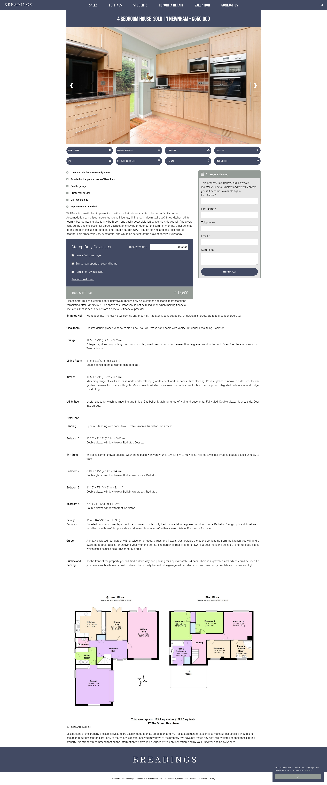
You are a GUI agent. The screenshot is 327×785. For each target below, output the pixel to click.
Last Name (208, 209)
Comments (207, 250)
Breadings (130, 778)
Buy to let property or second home (96, 263)
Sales (93, 5)
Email (205, 236)
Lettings (115, 5)
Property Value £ (137, 247)
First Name (208, 195)
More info (308, 770)
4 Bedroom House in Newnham (152, 18)
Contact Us (229, 5)
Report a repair (171, 5)
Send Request (229, 271)
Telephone (208, 222)
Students (140, 5)
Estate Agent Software (186, 778)
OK (298, 776)
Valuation (202, 5)
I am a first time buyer (88, 255)
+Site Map (202, 778)
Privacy (212, 778)
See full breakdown (83, 279)
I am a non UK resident (89, 272)
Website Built (141, 778)
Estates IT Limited (158, 778)
